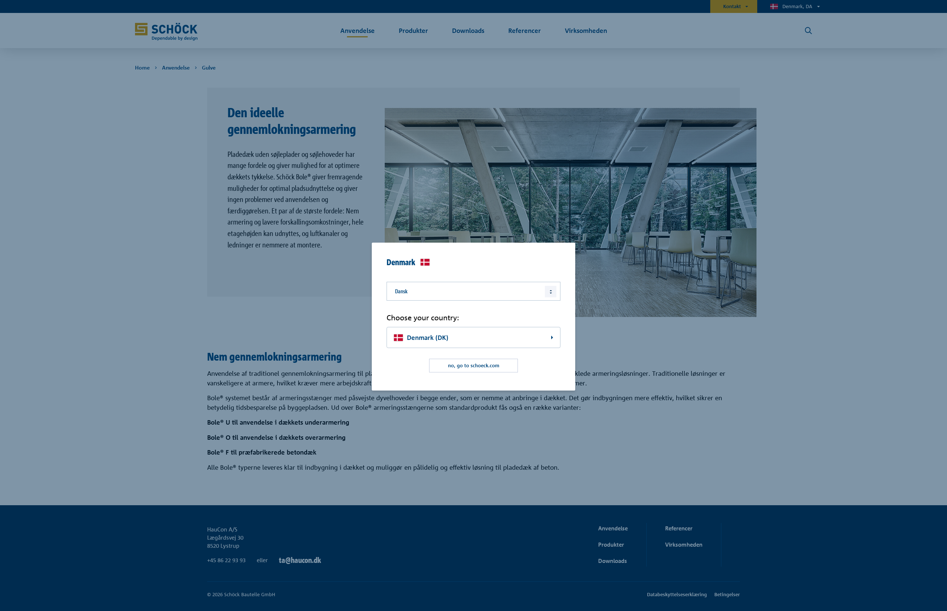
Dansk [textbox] (401, 291)
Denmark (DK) (427, 337)
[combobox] (473, 291)
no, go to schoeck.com (473, 365)
